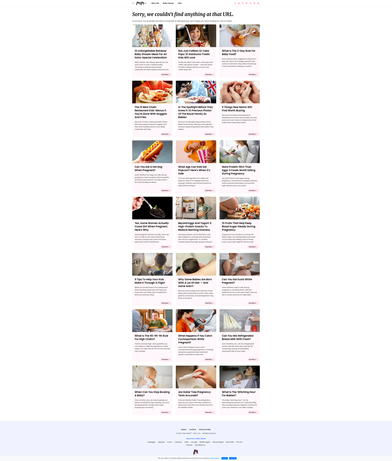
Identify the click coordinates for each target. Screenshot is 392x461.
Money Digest (218, 442)
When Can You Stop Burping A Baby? (152, 394)
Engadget (151, 442)
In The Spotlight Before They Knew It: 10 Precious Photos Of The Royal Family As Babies (195, 112)
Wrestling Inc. (200, 445)
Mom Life (155, 3)
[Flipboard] (246, 3)
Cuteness (178, 442)
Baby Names (168, 3)
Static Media (186, 433)
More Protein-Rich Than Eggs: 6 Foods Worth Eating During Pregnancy (238, 170)
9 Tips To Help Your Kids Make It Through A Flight (150, 281)
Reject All (233, 458)
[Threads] (250, 3)
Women (189, 445)
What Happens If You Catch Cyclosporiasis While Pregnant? (195, 339)
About (183, 429)
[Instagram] (238, 3)
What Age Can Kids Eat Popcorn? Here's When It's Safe (194, 170)
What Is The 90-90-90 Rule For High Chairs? (151, 337)
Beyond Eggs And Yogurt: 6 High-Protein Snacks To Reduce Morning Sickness (194, 226)
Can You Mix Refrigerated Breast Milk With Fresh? (237, 337)
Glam (186, 442)
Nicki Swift (230, 442)
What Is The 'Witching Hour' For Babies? (239, 394)
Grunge (194, 442)
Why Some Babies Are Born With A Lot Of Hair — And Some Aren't (195, 282)
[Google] (254, 3)
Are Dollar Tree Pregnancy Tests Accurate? (194, 394)
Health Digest (204, 442)
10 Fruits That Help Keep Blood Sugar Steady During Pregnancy (238, 226)
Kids (180, 3)
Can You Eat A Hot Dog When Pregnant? (148, 169)
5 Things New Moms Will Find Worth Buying (237, 109)
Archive (192, 429)
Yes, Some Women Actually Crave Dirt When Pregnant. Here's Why (152, 226)
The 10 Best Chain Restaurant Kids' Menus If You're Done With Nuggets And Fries (151, 112)
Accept (224, 458)
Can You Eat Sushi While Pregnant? (237, 281)
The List (239, 442)
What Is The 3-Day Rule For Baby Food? (238, 53)
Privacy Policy (205, 429)
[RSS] (258, 3)
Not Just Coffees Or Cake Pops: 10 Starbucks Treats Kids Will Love (194, 54)
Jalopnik (161, 442)
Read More (165, 74)
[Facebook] (235, 3)
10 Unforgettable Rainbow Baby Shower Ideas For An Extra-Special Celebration (151, 54)
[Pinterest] (242, 3)
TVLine (169, 442)
